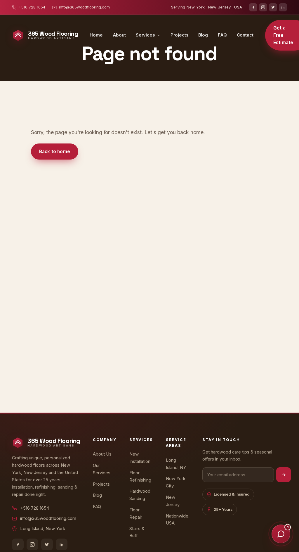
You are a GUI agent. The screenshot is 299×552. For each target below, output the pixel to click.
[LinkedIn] (283, 7)
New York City (175, 482)
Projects (179, 35)
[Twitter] (273, 7)
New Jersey (173, 500)
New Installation (139, 457)
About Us (102, 454)
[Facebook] (253, 7)
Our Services (101, 469)
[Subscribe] (283, 474)
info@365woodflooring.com (84, 7)
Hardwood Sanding (139, 494)
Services (145, 35)
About (119, 35)
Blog (203, 35)
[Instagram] (263, 7)
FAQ (222, 35)
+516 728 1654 (32, 7)
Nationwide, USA (178, 519)
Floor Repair (135, 513)
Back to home (54, 151)
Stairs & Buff (137, 532)
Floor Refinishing (140, 476)
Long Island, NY (176, 463)
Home (96, 35)
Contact (245, 35)
